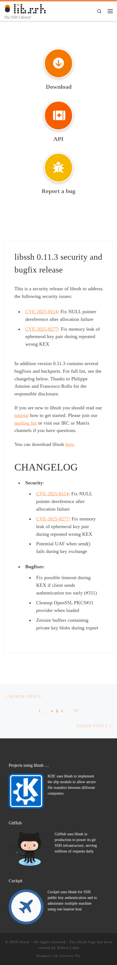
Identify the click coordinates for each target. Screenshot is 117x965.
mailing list (25, 423)
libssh (24, 942)
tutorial (21, 415)
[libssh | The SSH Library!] (25, 8)
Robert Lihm (68, 948)
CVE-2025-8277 (41, 329)
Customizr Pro (70, 955)
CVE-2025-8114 (41, 311)
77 (75, 711)
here (69, 444)
